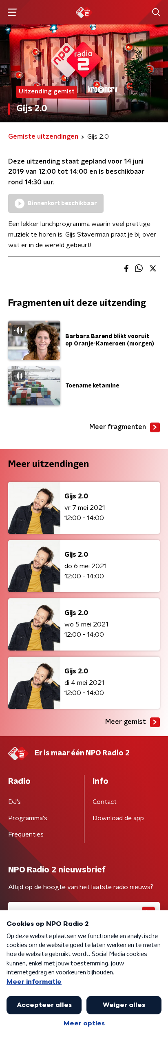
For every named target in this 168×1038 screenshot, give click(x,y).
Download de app (118, 818)
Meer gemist (125, 722)
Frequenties (26, 834)
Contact (105, 802)
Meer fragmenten (117, 427)
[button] (12, 12)
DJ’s (14, 802)
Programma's (27, 818)
